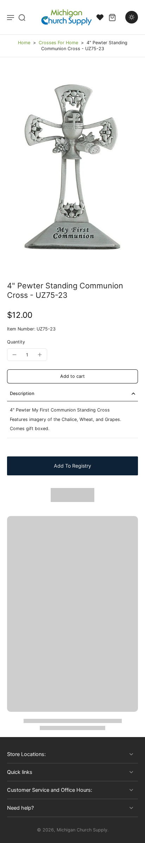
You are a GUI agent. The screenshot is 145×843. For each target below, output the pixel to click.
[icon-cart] (112, 17)
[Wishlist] (100, 17)
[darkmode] (131, 17)
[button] (72, 376)
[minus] (14, 355)
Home (24, 42)
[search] (22, 17)
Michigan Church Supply (82, 829)
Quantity (16, 341)
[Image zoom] (72, 169)
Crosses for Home (58, 42)
